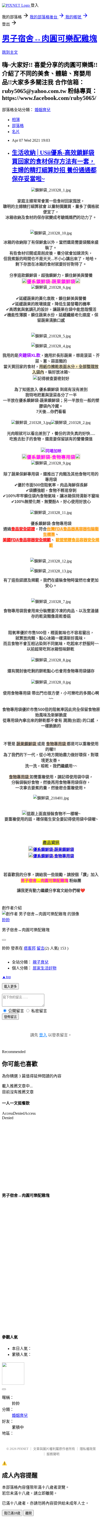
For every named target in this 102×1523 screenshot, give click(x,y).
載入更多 (10, 986)
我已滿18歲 (12, 1513)
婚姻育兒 (43, 110)
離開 (28, 1513)
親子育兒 (41, 962)
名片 (16, 132)
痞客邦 (30, 948)
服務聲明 (53, 1454)
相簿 (16, 120)
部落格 (18, 126)
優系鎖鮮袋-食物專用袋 (53, 856)
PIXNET (22, 1449)
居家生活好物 (44, 968)
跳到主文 (10, 52)
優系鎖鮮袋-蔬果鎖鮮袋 (53, 849)
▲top (6, 977)
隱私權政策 (88, 1449)
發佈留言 (10, 1017)
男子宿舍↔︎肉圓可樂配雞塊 (49, 38)
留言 (41, 948)
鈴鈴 (6, 920)
